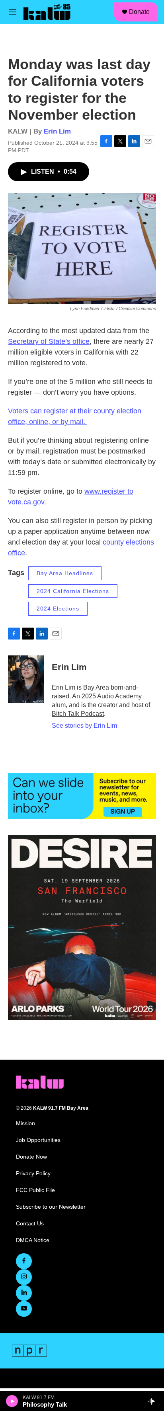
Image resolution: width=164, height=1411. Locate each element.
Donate (139, 11)
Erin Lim (57, 131)
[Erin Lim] (26, 679)
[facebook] (24, 1261)
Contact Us (30, 1224)
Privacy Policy (33, 1173)
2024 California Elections (73, 591)
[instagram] (24, 1277)
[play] (12, 1401)
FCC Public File (35, 1190)
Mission (25, 1123)
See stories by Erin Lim (84, 725)
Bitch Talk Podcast (78, 713)
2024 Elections (58, 608)
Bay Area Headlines (65, 573)
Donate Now (31, 1157)
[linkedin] (24, 1293)
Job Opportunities (38, 1140)
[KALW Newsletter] (82, 796)
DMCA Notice (32, 1240)
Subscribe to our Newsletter (51, 1207)
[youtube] (24, 1309)
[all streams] (153, 1401)
